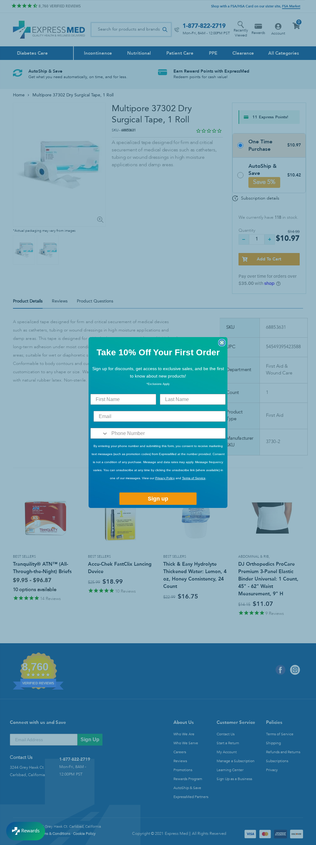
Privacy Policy (165, 478)
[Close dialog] (222, 343)
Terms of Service (194, 478)
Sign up (158, 499)
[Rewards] (25, 831)
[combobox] (99, 433)
